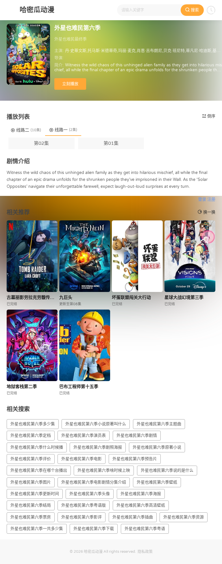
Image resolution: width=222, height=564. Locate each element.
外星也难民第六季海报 (141, 493)
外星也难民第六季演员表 (83, 435)
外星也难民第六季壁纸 (157, 482)
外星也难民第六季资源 (183, 517)
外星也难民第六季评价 (30, 458)
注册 (211, 199)
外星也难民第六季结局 (30, 505)
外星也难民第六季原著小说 (157, 447)
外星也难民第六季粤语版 (83, 505)
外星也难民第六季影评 (81, 517)
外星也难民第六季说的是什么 (167, 470)
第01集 (111, 143)
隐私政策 (145, 551)
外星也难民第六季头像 (89, 493)
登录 (202, 199)
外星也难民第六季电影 (81, 458)
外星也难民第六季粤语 (145, 528)
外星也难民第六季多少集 (32, 423)
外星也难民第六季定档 (30, 435)
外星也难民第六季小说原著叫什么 (95, 423)
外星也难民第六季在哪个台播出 (38, 470)
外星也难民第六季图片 (30, 482)
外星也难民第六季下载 (93, 528)
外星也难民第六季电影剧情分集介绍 (93, 482)
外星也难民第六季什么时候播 (36, 447)
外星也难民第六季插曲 (132, 517)
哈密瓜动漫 (93, 551)
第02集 (41, 143)
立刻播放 (70, 83)
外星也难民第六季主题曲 (159, 423)
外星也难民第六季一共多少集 (36, 528)
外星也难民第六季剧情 (136, 435)
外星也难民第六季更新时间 (34, 493)
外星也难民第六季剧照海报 (97, 447)
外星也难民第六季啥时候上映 (103, 470)
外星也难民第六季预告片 (134, 458)
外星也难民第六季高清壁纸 (140, 505)
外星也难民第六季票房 (30, 517)
